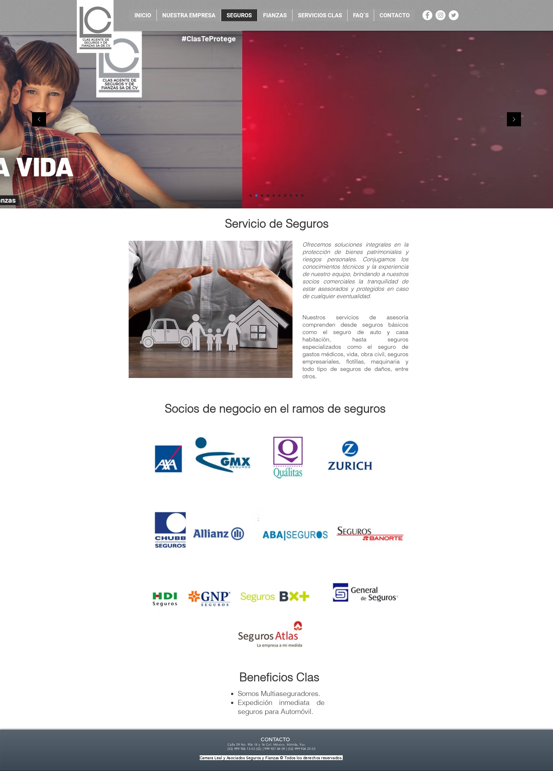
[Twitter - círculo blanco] (454, 15)
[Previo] (39, 119)
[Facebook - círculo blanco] (427, 15)
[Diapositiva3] (262, 196)
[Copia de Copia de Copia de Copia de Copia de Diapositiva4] (297, 196)
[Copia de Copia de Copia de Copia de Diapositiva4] (291, 196)
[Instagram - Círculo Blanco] (440, 15)
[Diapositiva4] (268, 196)
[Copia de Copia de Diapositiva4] (279, 196)
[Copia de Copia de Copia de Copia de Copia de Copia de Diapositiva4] (302, 196)
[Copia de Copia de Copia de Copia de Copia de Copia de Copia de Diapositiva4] (256, 196)
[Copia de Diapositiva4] (274, 196)
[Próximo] (514, 119)
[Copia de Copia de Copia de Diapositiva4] (285, 196)
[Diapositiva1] (251, 196)
